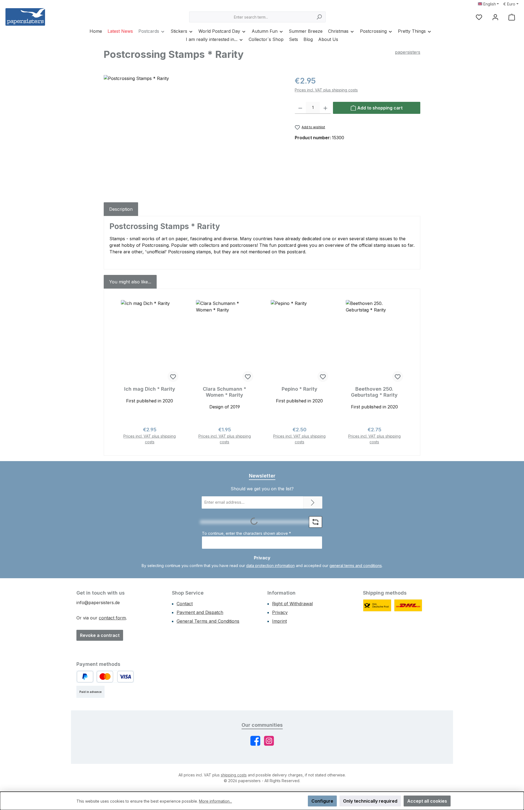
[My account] (495, 17)
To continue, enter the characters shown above (246, 533)
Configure (322, 801)
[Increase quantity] (325, 108)
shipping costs (234, 775)
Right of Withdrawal (292, 603)
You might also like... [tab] (130, 281)
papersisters (407, 52)
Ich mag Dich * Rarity (149, 389)
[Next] (408, 372)
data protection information (270, 565)
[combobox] (251, 16)
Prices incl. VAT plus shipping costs (326, 90)
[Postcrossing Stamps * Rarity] (194, 133)
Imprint (279, 621)
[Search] (319, 16)
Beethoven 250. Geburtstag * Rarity (374, 392)
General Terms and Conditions (208, 621)
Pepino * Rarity (299, 389)
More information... (215, 801)
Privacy (280, 612)
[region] (193, 133)
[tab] (121, 209)
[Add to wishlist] (173, 376)
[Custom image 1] (377, 605)
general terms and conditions (355, 565)
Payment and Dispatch (200, 612)
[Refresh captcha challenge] (315, 522)
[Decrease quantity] (300, 108)
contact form (112, 618)
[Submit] (312, 502)
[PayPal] (85, 676)
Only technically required (370, 801)
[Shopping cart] (512, 17)
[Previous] (115, 372)
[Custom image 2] (408, 605)
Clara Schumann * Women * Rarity (224, 392)
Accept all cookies (427, 801)
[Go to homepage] (25, 17)
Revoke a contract (100, 635)
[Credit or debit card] (115, 676)
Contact (185, 603)
